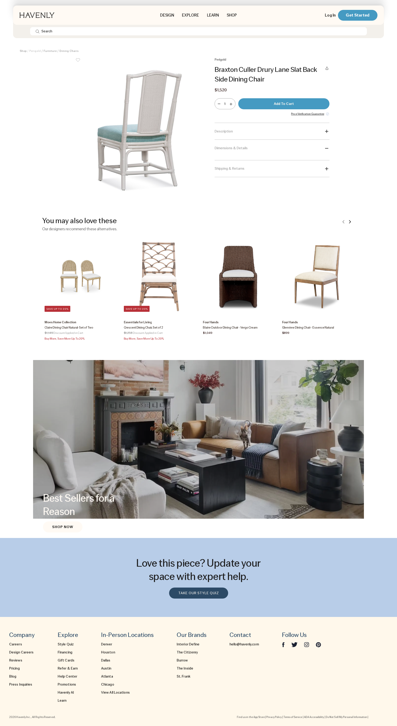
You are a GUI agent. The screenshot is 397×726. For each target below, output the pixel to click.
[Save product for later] (77, 62)
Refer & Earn (68, 668)
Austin (106, 668)
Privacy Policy (274, 717)
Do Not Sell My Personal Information (346, 717)
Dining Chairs (69, 51)
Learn (62, 700)
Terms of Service (293, 717)
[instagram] (306, 644)
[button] (136, 126)
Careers (15, 644)
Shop (23, 51)
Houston (108, 652)
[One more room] (231, 104)
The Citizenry (187, 652)
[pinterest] (318, 644)
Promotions (67, 684)
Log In (330, 15)
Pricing (14, 668)
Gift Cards (66, 660)
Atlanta (107, 676)
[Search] (37, 31)
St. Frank (183, 676)
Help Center (67, 676)
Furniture (50, 51)
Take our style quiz (198, 593)
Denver (106, 644)
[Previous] (343, 221)
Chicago (107, 684)
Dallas (106, 660)
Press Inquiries (20, 684)
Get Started (357, 15)
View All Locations (115, 692)
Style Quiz (66, 644)
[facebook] (283, 644)
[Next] (350, 221)
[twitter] (294, 644)
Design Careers (21, 652)
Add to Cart (284, 104)
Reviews (15, 660)
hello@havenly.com (244, 644)
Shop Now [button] (62, 527)
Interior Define (188, 644)
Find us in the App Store (250, 717)
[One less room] (219, 104)
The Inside (185, 668)
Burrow (182, 660)
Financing (65, 652)
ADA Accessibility (314, 717)
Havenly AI (66, 692)
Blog (12, 676)
